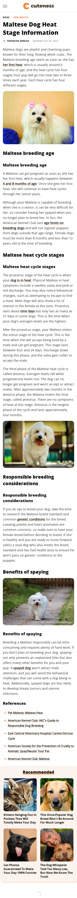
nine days (27, 311)
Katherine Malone (18, 40)
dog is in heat (21, 280)
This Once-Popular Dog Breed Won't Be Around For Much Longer (56, 818)
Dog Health (21, 17)
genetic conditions (31, 519)
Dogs (6, 17)
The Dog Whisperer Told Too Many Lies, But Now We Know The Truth (56, 871)
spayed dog (22, 668)
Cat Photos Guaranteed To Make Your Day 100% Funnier (20, 869)
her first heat (12, 65)
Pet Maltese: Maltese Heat (25, 713)
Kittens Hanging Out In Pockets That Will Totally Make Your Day (20, 818)
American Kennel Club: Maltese (29, 759)
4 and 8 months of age (20, 183)
